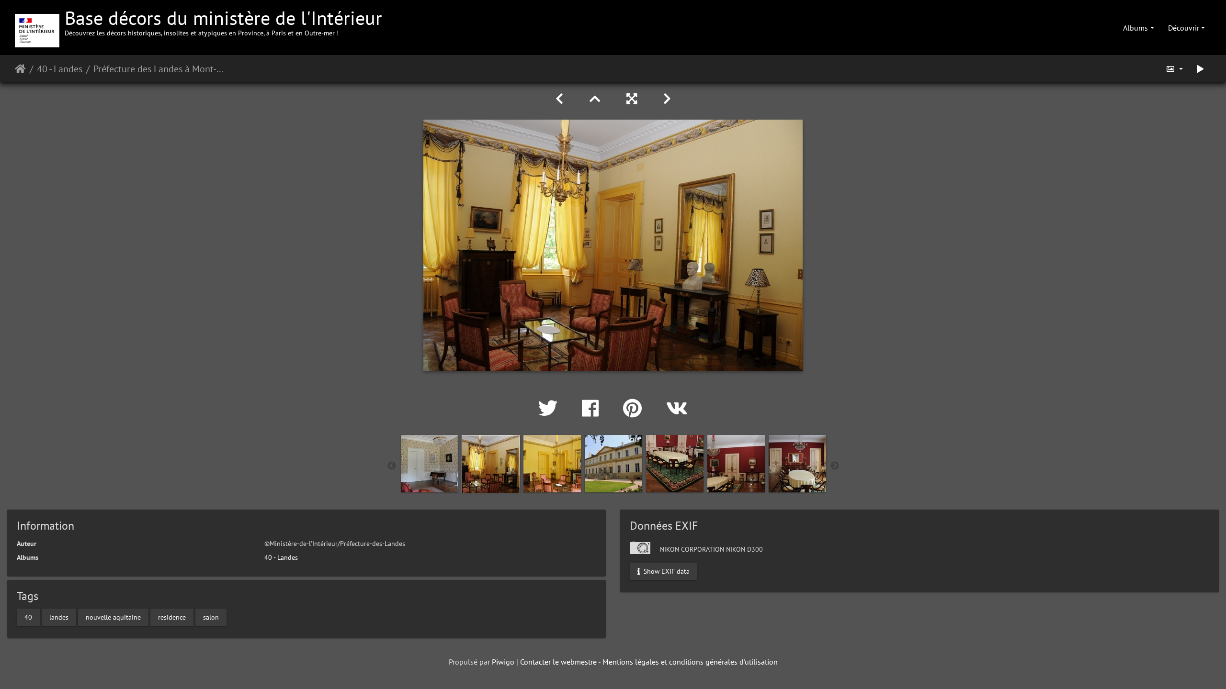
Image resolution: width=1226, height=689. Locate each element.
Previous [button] (392, 466)
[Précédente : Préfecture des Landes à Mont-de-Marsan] (561, 99)
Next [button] (835, 466)
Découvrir (1183, 28)
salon (211, 617)
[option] (429, 463)
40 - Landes (59, 69)
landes (58, 617)
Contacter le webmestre (558, 662)
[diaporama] (1200, 68)
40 (28, 617)
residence (172, 617)
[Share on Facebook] (592, 408)
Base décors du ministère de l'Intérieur (223, 21)
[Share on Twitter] (550, 408)
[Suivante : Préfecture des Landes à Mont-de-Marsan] (667, 99)
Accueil (20, 69)
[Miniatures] (596, 99)
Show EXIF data (666, 571)
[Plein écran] (633, 99)
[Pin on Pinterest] (635, 408)
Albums (1135, 28)
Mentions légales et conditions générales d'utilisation (690, 662)
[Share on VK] (677, 408)
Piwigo (503, 662)
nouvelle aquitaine (113, 617)
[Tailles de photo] (1174, 68)
